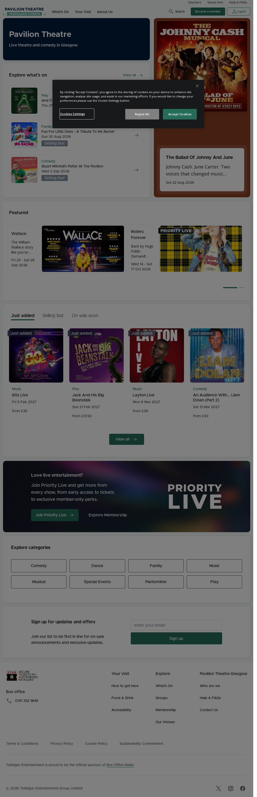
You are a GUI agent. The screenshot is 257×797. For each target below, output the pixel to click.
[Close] (197, 85)
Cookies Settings (72, 114)
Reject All (142, 114)
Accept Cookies (179, 114)
